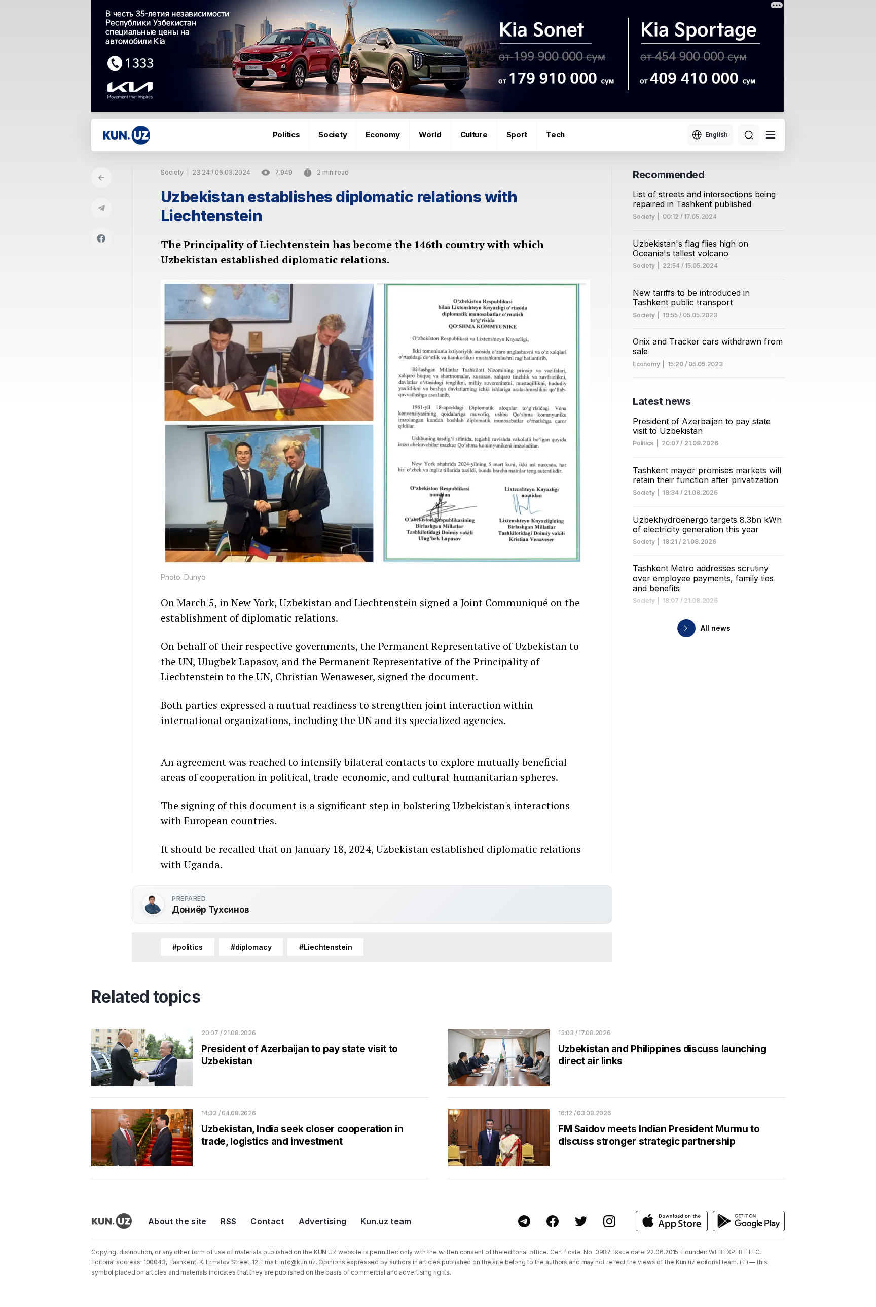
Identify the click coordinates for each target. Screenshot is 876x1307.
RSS (228, 1221)
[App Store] (672, 1221)
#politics (187, 947)
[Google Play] (749, 1221)
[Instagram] (609, 1221)
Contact (267, 1221)
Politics (286, 135)
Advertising (323, 1221)
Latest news (662, 401)
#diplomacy (251, 947)
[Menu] (770, 135)
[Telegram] (101, 208)
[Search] (748, 135)
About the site (177, 1221)
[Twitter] (581, 1221)
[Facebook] (101, 238)
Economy (383, 135)
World (430, 135)
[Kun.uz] (126, 135)
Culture (474, 135)
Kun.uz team (386, 1221)
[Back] (101, 177)
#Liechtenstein (325, 947)
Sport (517, 135)
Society (332, 135)
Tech (555, 135)
